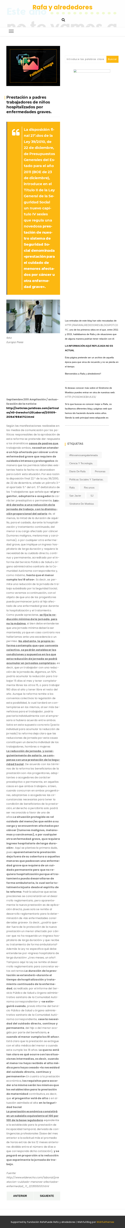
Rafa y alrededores (63, 7)
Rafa (72, 487)
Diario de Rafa (77, 471)
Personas (100, 471)
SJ (91, 495)
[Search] (63, 19)
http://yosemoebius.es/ (80, 396)
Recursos (89, 487)
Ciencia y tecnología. (81, 463)
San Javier (75, 495)
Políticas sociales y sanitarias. (86, 479)
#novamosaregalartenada (83, 455)
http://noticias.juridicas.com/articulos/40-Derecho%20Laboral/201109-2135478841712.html (32, 412)
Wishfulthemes (105, 1222)
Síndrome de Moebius (81, 503)
